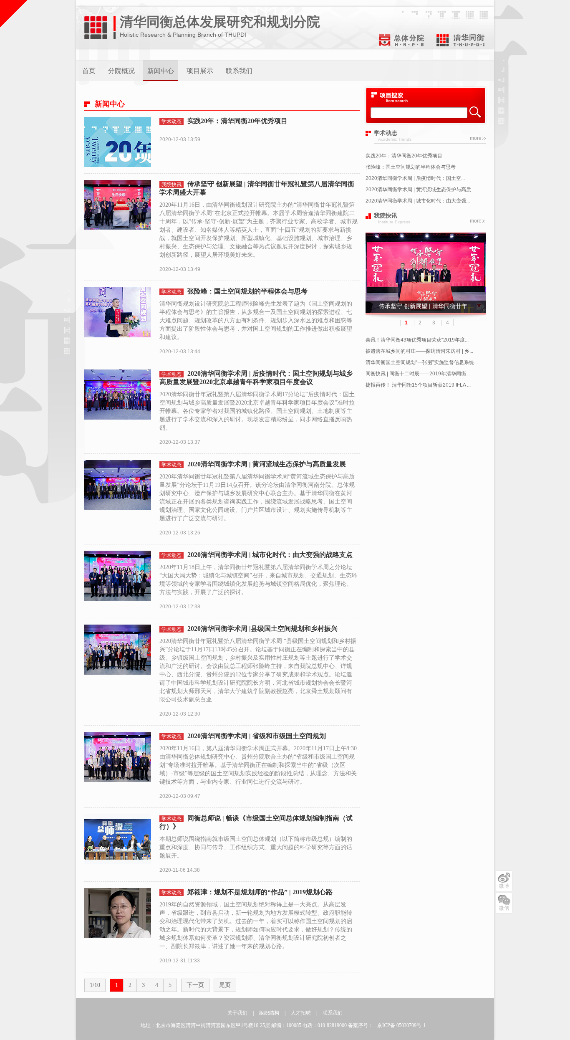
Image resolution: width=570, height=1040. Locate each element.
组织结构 (269, 1013)
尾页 (225, 985)
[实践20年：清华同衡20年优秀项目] (117, 161)
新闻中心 (160, 70)
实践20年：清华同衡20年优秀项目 (404, 156)
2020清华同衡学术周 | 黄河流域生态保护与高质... (420, 189)
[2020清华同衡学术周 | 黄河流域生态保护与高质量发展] (117, 504)
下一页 (195, 985)
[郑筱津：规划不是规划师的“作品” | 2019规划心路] (117, 932)
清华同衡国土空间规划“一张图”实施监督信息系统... (422, 362)
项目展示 (200, 70)
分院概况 (121, 70)
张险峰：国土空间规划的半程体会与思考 (411, 167)
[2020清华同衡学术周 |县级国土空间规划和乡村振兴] (117, 669)
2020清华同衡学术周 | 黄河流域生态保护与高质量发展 (266, 464)
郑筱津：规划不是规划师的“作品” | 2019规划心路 (260, 892)
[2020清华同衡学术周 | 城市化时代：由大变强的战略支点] (117, 595)
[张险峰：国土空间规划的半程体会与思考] (117, 332)
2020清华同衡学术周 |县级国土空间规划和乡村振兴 (262, 628)
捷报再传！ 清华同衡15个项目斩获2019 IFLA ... (418, 385)
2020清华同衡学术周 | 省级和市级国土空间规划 (256, 735)
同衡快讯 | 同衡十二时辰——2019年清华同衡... (418, 374)
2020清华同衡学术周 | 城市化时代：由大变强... (418, 201)
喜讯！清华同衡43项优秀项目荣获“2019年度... (417, 340)
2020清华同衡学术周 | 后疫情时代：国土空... (415, 178)
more (476, 138)
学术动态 (171, 121)
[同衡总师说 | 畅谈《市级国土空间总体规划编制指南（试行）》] (117, 858)
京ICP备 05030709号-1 (401, 1025)
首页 (89, 70)
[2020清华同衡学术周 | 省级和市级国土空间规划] (117, 776)
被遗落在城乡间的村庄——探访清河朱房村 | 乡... (419, 351)
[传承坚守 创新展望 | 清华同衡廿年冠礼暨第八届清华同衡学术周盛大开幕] (117, 224)
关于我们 (237, 1013)
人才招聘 (301, 1013)
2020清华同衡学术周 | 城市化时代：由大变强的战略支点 (270, 554)
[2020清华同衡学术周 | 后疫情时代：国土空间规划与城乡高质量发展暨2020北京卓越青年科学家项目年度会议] (117, 414)
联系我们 (239, 70)
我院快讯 (171, 184)
